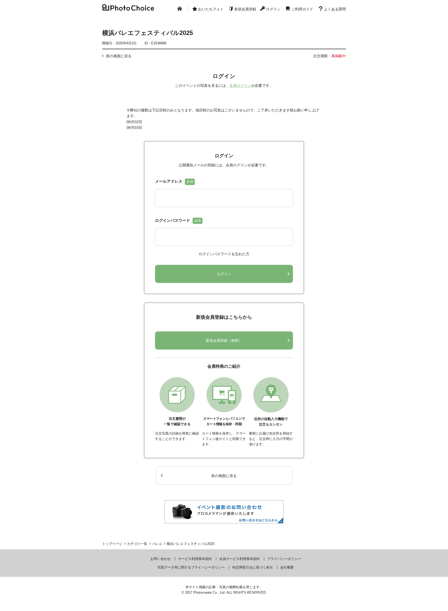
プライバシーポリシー (284, 559)
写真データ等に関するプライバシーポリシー (191, 567)
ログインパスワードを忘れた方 (224, 254)
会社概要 (287, 567)
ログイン (273, 9)
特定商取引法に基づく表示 (252, 567)
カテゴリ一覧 (137, 544)
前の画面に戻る (118, 56)
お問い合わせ (160, 559)
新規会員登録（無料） (224, 340)
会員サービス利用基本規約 (239, 559)
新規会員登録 (245, 9)
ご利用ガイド (302, 9)
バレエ (157, 544)
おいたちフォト (210, 9)
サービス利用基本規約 (195, 559)
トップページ (112, 544)
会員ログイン (240, 85)
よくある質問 (335, 9)
